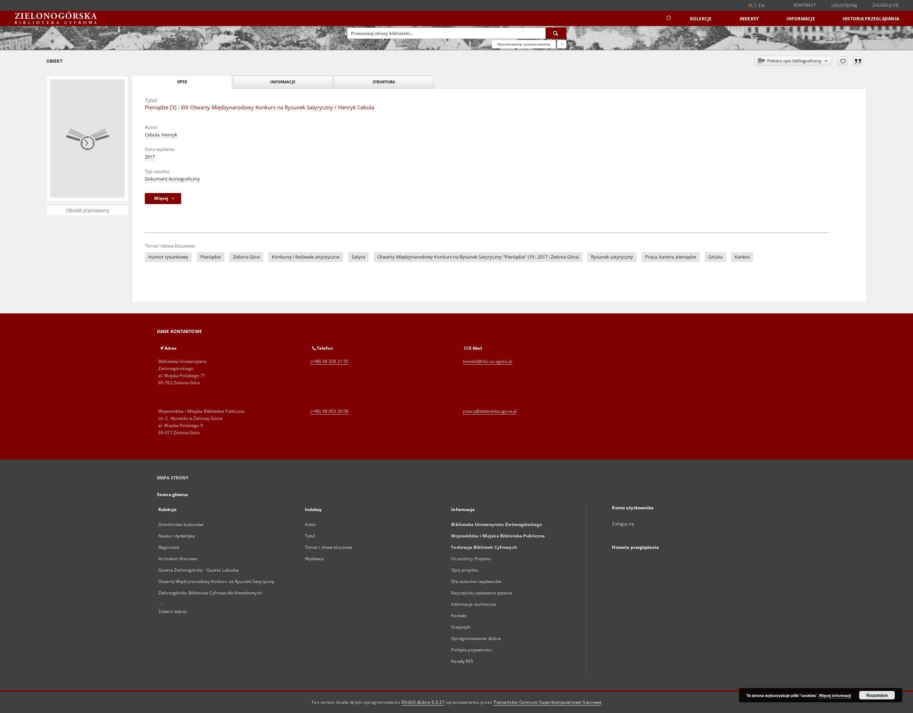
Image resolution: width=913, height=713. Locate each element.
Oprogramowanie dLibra (476, 638)
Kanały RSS (462, 661)
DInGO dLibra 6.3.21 (423, 702)
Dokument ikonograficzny (172, 179)
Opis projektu (464, 570)
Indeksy (749, 19)
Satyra (358, 257)
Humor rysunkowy (168, 257)
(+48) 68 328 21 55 (329, 361)
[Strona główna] (668, 18)
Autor (310, 524)
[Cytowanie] (857, 61)
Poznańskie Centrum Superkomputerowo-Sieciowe (548, 702)
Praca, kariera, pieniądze (670, 257)
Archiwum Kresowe (177, 559)
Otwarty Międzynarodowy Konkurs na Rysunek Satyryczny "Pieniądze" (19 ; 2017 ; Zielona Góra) (478, 257)
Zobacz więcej (172, 611)
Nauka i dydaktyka (176, 536)
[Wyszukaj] (556, 33)
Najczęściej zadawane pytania (481, 593)
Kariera (742, 257)
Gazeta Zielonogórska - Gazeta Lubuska (198, 570)
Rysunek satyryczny (612, 257)
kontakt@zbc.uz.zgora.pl (487, 361)
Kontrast (805, 5)
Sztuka (715, 257)
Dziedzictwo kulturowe (181, 524)
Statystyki (460, 627)
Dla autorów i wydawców (476, 581)
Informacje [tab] (282, 81)
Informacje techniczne (473, 604)
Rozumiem (877, 695)
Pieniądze (210, 257)
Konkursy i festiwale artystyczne (306, 257)
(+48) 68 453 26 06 (329, 411)
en (762, 5)
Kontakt (458, 616)
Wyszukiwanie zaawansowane (524, 44)
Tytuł (310, 536)
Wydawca (314, 559)
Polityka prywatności (471, 650)
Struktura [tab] (384, 81)
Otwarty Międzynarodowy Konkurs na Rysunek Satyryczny (216, 581)
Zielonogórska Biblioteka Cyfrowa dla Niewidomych (210, 593)
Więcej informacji (835, 695)
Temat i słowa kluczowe (329, 547)
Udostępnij (844, 6)
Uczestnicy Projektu (471, 559)
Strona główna (172, 494)
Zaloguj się (885, 5)
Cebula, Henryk (161, 135)
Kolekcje (701, 19)
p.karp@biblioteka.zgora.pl (490, 411)
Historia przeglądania (871, 19)
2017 (150, 157)
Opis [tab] (182, 81)
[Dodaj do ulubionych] (842, 61)
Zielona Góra (246, 257)
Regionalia (168, 547)
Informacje (800, 19)
